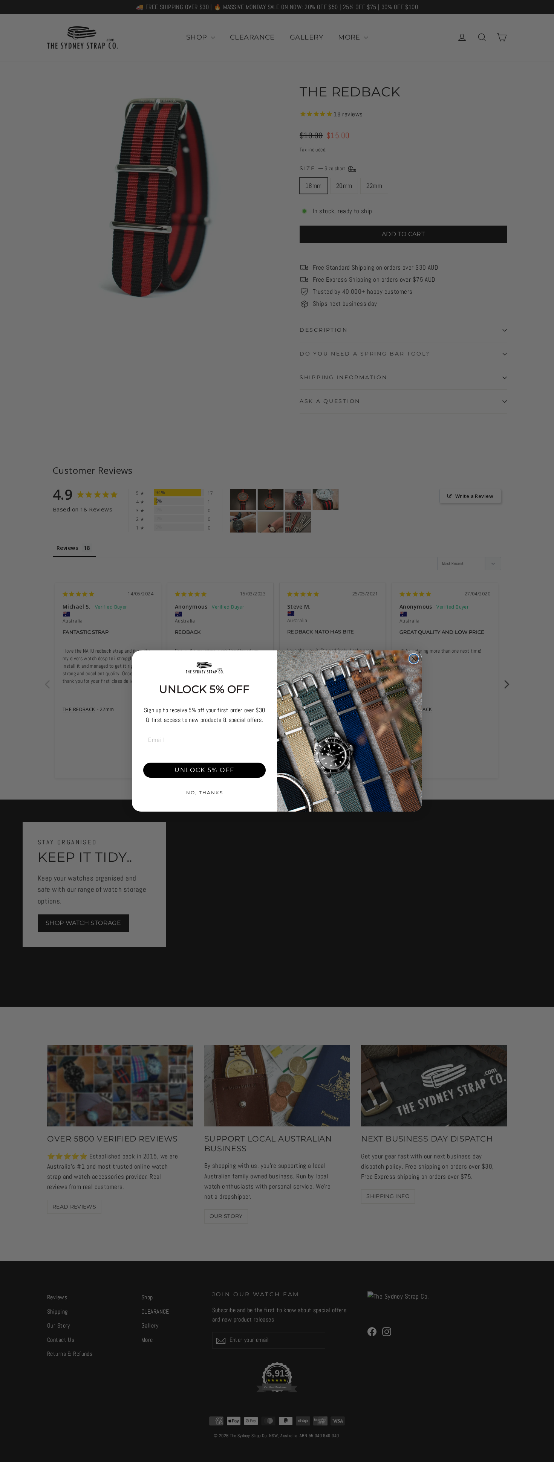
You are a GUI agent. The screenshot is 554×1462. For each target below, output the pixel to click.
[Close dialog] (413, 658)
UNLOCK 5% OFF (204, 770)
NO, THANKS (204, 792)
